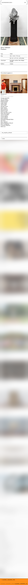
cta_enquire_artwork (7, 132)
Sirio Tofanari (5, 48)
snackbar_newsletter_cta (21, 583)
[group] (14, 25)
